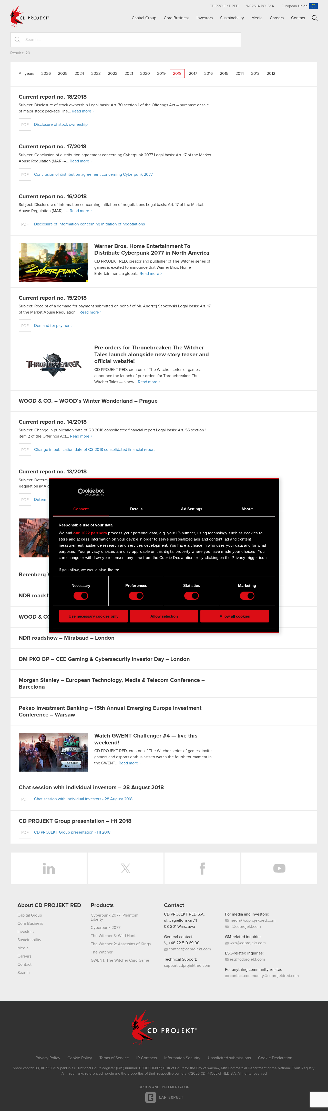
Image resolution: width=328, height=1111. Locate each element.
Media (256, 18)
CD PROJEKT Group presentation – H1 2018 (75, 821)
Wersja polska (260, 6)
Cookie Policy (79, 1058)
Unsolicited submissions (229, 1058)
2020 (145, 73)
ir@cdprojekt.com (245, 927)
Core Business (176, 18)
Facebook (202, 868)
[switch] (136, 596)
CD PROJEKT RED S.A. (184, 914)
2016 (208, 73)
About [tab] (247, 508)
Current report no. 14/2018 (53, 422)
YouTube (279, 868)
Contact (298, 18)
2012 (271, 73)
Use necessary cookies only (93, 616)
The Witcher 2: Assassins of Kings (121, 944)
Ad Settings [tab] (191, 508)
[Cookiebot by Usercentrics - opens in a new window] (81, 492)
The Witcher (101, 952)
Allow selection (164, 616)
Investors (205, 18)
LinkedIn (49, 868)
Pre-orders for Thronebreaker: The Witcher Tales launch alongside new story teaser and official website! (151, 354)
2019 (161, 73)
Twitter (125, 868)
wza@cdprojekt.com (247, 943)
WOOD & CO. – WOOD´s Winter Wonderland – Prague (88, 401)
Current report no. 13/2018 (53, 472)
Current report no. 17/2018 (52, 147)
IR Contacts (146, 1058)
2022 (112, 73)
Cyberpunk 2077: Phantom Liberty (114, 917)
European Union (295, 6)
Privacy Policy (48, 1058)
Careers (277, 18)
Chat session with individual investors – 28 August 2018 (91, 788)
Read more (81, 111)
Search (315, 18)
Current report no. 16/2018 (53, 197)
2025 (62, 73)
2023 (96, 73)
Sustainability (232, 18)
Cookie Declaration (275, 1058)
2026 (46, 73)
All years (26, 73)
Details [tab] (136, 508)
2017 (193, 73)
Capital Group (144, 18)
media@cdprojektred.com (252, 920)
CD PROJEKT (29, 16)
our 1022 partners (90, 533)
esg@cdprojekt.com (247, 959)
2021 (129, 73)
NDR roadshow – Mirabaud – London (67, 638)
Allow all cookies (235, 616)
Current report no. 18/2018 (53, 97)
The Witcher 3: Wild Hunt (113, 936)
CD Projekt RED (224, 6)
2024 (79, 73)
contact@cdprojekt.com (189, 949)
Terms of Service (114, 1058)
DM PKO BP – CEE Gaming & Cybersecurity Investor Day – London (104, 659)
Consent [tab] (81, 508)
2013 (255, 73)
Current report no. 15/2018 (53, 298)
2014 (239, 73)
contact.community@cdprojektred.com (264, 976)
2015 (224, 73)
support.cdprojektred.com (187, 965)
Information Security (182, 1058)
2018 (177, 73)
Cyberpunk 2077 (105, 928)
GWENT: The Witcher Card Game (120, 960)
